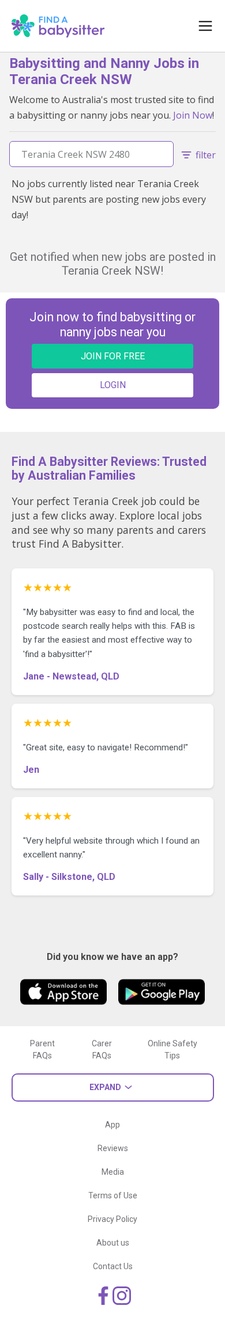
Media (113, 1171)
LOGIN (113, 384)
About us (112, 1242)
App (112, 1124)
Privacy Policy (112, 1219)
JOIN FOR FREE (113, 356)
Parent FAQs (42, 1049)
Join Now (192, 115)
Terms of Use (112, 1195)
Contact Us (113, 1266)
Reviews (112, 1148)
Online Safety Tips (172, 1049)
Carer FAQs (102, 1049)
